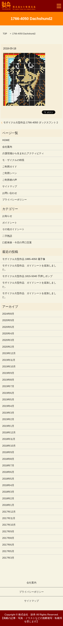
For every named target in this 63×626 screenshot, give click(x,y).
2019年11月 (8, 360)
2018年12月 (9, 432)
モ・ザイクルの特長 (13, 160)
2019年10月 (9, 366)
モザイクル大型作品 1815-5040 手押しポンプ (27, 276)
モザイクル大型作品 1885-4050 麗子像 (23, 259)
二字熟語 (7, 235)
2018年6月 (8, 472)
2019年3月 (8, 412)
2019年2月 (8, 419)
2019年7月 (8, 386)
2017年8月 (8, 538)
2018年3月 (8, 491)
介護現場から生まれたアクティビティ (23, 153)
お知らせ (7, 216)
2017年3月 (8, 557)
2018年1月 (8, 505)
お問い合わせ (9, 193)
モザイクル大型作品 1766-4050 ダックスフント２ (30, 122)
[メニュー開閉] (59, 6)
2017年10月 (9, 524)
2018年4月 (8, 485)
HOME (6, 140)
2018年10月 (9, 445)
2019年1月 (8, 426)
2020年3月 (8, 340)
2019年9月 (8, 373)
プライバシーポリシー (14, 199)
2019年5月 (8, 399)
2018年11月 (8, 439)
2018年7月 (8, 465)
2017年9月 (8, 531)
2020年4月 (8, 333)
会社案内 (7, 146)
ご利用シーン (9, 173)
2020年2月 (8, 346)
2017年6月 (8, 544)
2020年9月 (8, 320)
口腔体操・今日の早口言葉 (17, 242)
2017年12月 (9, 511)
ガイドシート (9, 222)
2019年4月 (8, 406)
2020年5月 (8, 327)
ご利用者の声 (9, 179)
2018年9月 (8, 452)
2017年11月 (8, 518)
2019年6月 (8, 393)
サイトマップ (9, 186)
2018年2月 (8, 498)
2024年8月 (8, 313)
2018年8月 (8, 459)
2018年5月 (8, 478)
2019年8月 (8, 379)
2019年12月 (9, 353)
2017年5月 (8, 551)
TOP (5, 33)
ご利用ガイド (9, 166)
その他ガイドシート (13, 229)
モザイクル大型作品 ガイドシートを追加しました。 (29, 267)
